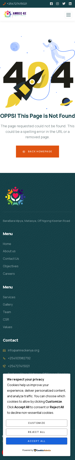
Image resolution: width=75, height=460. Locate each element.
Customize (36, 423)
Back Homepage (39, 151)
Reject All (36, 432)
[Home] (15, 196)
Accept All (37, 441)
